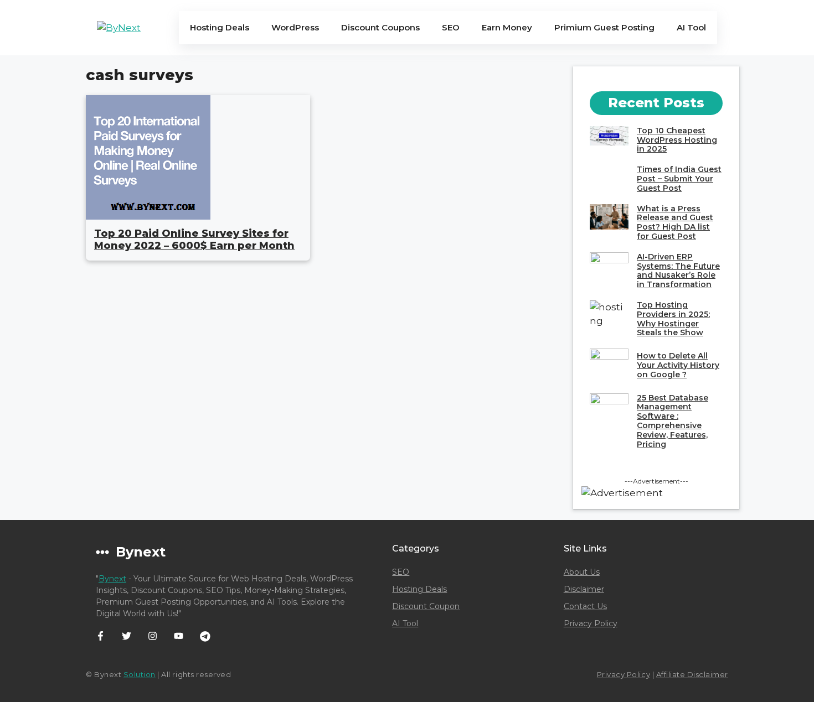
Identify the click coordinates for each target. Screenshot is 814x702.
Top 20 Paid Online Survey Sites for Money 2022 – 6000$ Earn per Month (194, 239)
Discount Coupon (426, 606)
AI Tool (691, 27)
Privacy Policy (590, 623)
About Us (582, 572)
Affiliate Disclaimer (692, 674)
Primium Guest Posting (604, 27)
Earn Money (507, 27)
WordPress (295, 27)
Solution (139, 674)
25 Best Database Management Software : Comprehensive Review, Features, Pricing (672, 421)
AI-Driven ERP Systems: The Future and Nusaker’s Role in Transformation (678, 270)
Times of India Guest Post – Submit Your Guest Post (679, 178)
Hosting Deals (219, 27)
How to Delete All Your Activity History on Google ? (678, 365)
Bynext (112, 579)
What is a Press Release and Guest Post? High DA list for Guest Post (675, 222)
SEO (451, 27)
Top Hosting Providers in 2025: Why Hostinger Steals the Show (673, 318)
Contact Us (585, 606)
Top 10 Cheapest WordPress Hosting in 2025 (677, 140)
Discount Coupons (380, 27)
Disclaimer (584, 589)
